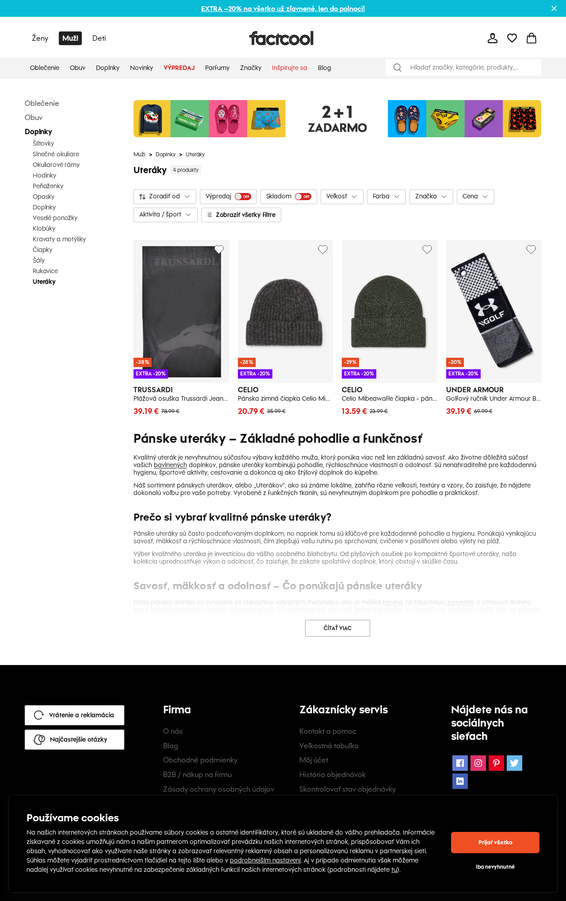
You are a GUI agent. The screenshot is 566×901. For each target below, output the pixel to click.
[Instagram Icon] (478, 763)
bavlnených (170, 465)
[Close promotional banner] (554, 8)
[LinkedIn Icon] (460, 781)
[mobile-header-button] (492, 38)
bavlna (393, 602)
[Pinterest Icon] (496, 763)
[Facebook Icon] (460, 763)
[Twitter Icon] (514, 763)
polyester (460, 602)
